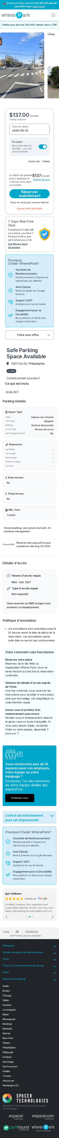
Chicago (7, 995)
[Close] (55, 24)
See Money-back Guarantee (18, 246)
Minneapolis (9, 1019)
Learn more (39, 6)
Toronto (7, 1076)
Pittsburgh (8, 1052)
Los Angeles (9, 1009)
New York (8, 1038)
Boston (6, 990)
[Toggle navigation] (53, 15)
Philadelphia (31, 931)
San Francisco (10, 1066)
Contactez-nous (19, 798)
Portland (7, 1057)
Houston (7, 1005)
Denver (6, 1033)
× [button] (56, 2)
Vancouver (8, 1080)
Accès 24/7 (12, 392)
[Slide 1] (26, 916)
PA (17, 931)
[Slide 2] (29, 916)
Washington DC (11, 1085)
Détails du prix (41, 179)
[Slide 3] (32, 916)
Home (6, 931)
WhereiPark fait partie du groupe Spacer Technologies (24, 1107)
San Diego (8, 1061)
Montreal (7, 1023)
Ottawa (6, 1042)
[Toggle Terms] (52, 816)
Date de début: (20, 126)
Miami (6, 1014)
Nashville (7, 1028)
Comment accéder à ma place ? (23, 378)
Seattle (6, 1071)
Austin (6, 986)
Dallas (6, 1000)
